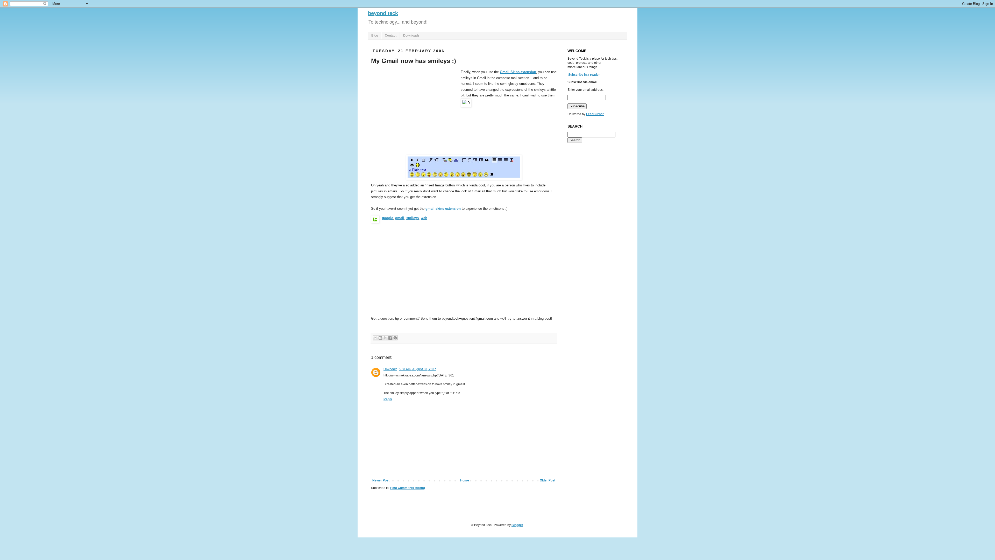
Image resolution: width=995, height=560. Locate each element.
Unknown (390, 369)
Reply (387, 399)
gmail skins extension (443, 209)
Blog (374, 35)
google (387, 218)
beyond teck (383, 13)
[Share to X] (385, 337)
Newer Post (380, 480)
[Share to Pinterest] (395, 337)
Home (464, 480)
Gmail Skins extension (518, 72)
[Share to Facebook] (390, 337)
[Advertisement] (414, 108)
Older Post (547, 480)
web (424, 218)
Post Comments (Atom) (407, 488)
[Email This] (375, 337)
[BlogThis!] (380, 337)
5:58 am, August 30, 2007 (417, 369)
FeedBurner (595, 114)
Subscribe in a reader (584, 74)
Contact (390, 35)
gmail (399, 218)
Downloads (411, 35)
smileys (412, 218)
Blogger (517, 525)
